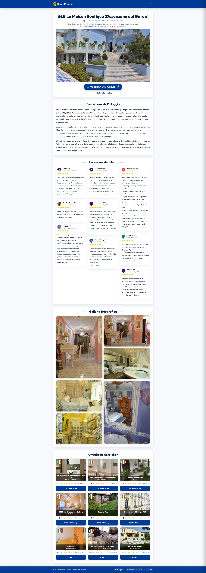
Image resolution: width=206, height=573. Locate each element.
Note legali (119, 570)
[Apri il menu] (151, 4)
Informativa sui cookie (134, 570)
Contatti (149, 570)
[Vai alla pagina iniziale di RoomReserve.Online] (63, 4)
